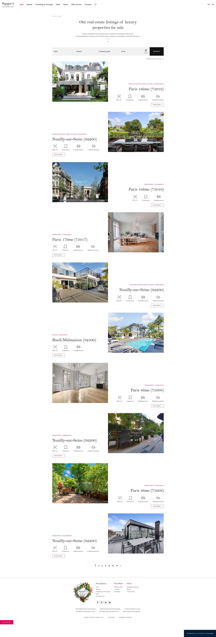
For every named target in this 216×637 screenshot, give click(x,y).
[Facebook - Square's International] (97, 602)
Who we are (76, 4)
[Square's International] (8, 4)
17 (117, 566)
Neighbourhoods (132, 587)
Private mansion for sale (132, 609)
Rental (29, 4)
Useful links (131, 591)
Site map (111, 617)
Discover (157, 104)
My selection (100, 596)
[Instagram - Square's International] (101, 602)
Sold (58, 4)
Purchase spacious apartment (108, 611)
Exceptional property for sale (85, 611)
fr (209, 4)
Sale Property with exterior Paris (110, 609)
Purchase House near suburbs (85, 609)
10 (113, 566)
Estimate (6, 622)
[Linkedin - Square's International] (109, 602)
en (213, 4)
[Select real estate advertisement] (95, 5)
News (65, 4)
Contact (88, 4)
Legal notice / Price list (93, 617)
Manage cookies (125, 617)
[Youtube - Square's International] (105, 602)
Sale (21, 4)
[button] (54, 82)
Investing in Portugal (44, 4)
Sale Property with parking (131, 611)
